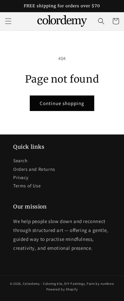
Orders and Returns (34, 169)
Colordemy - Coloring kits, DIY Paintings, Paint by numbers (68, 284)
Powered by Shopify (62, 289)
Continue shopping (62, 103)
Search (20, 161)
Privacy (20, 177)
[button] (8, 21)
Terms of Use (27, 186)
